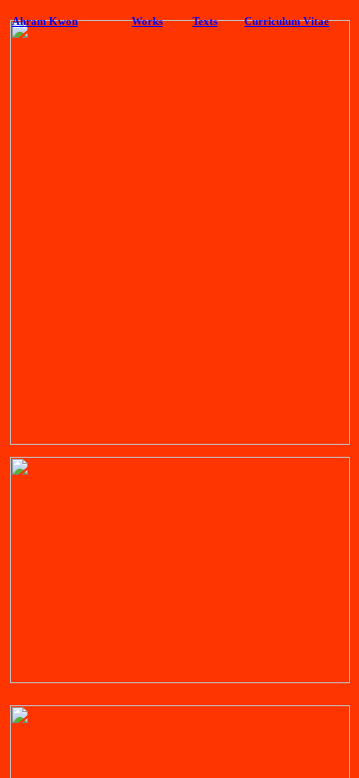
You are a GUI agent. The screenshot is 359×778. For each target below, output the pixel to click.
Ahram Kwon (45, 21)
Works (147, 21)
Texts (204, 21)
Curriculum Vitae (286, 21)
